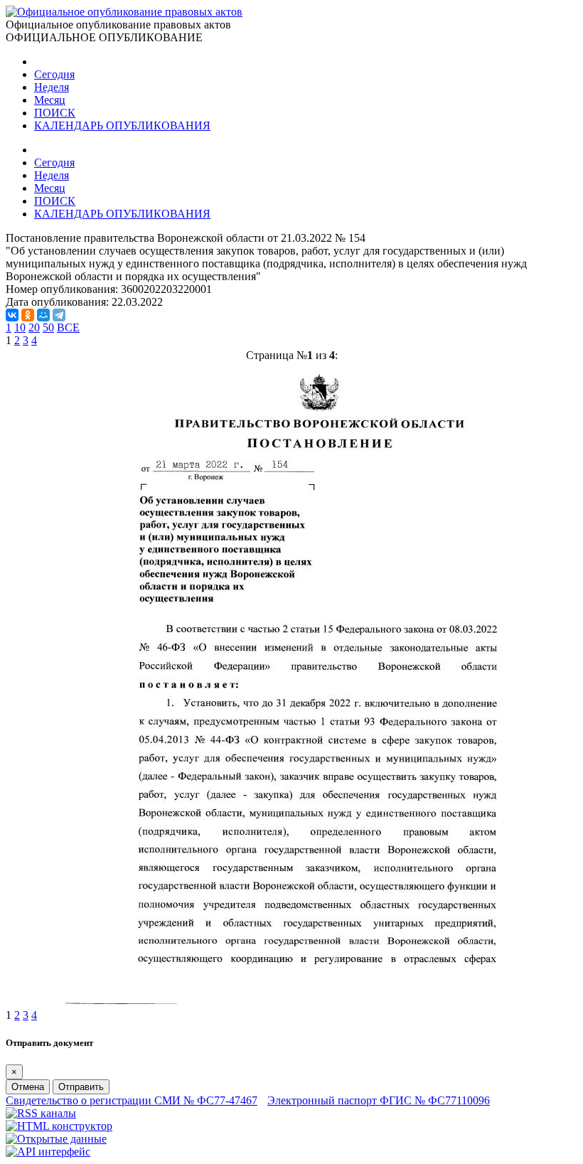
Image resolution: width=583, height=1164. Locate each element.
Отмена (27, 1087)
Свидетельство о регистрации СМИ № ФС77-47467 (131, 1100)
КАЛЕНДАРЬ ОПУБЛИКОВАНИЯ (122, 125)
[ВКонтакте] (12, 315)
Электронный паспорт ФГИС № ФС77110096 (378, 1100)
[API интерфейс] (48, 1152)
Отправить (81, 1087)
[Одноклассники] (27, 315)
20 (34, 327)
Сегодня (54, 74)
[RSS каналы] (41, 1113)
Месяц (49, 100)
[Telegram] (59, 315)
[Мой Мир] (43, 315)
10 (20, 327)
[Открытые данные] (56, 1139)
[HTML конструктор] (59, 1126)
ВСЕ (68, 327)
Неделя (51, 87)
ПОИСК (54, 113)
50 (48, 327)
